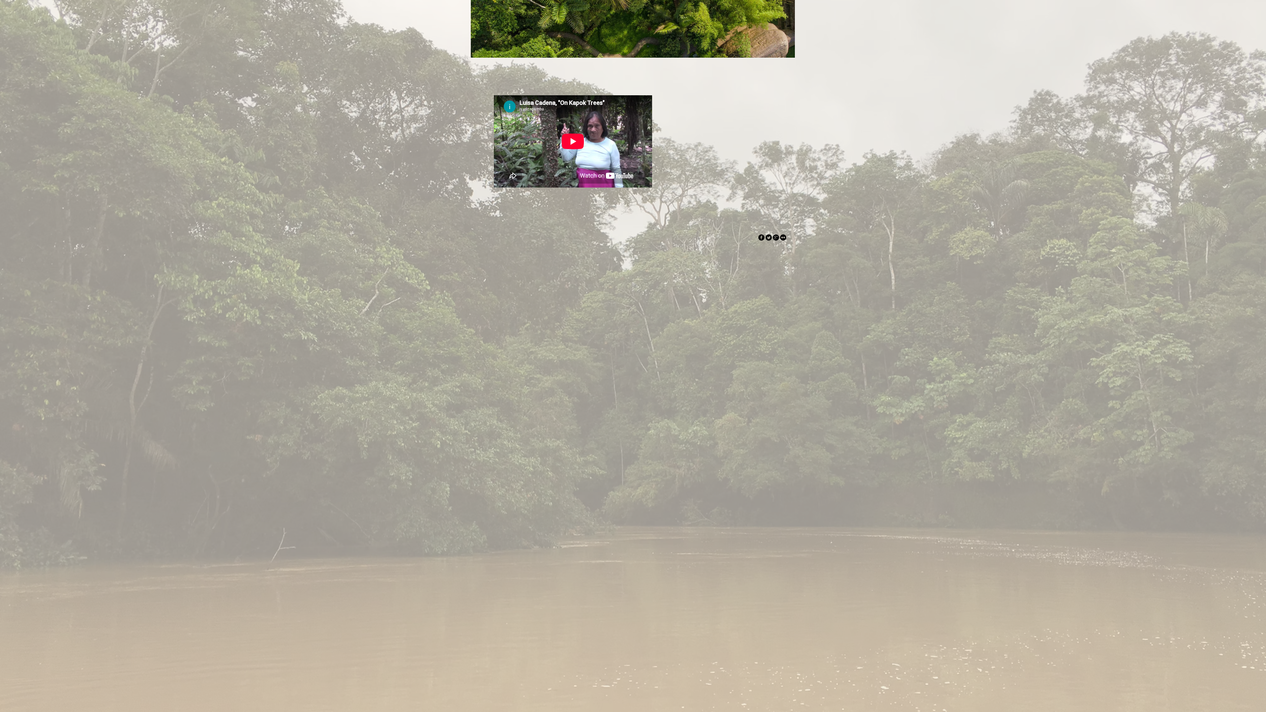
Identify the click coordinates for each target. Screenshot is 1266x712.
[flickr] (783, 237)
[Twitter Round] (769, 237)
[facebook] (761, 237)
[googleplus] (776, 237)
